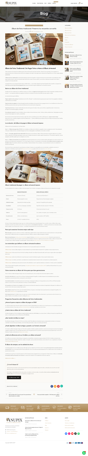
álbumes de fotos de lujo (27, 148)
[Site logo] (11, 3)
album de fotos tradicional (12, 386)
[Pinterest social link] (58, 386)
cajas (28, 295)
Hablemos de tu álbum (23, 332)
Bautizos (66, 37)
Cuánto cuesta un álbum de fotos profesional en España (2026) (75, 70)
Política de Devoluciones (70, 427)
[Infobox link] (12, 408)
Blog (46, 425)
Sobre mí (46, 427)
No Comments (78, 58)
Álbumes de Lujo (68, 30)
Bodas (66, 40)
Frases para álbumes (69, 44)
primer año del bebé (22, 237)
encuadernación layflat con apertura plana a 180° (36, 265)
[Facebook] (66, 433)
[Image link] (14, 420)
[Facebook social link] (52, 386)
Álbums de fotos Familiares (37, 25)
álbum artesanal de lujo (25, 307)
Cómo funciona (48, 423)
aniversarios (37, 237)
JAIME (32, 31)
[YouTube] (72, 433)
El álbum (46, 420)
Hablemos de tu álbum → (10, 358)
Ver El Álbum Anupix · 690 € (14, 377)
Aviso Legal (67, 420)
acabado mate (13, 291)
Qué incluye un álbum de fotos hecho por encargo (76, 55)
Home (40, 17)
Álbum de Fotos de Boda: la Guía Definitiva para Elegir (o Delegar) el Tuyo (76, 78)
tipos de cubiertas (47, 148)
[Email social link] (55, 386)
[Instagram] (69, 433)
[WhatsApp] (78, 433)
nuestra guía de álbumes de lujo (11, 341)
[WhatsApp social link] (61, 386)
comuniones (42, 237)
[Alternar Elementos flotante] (84, 453)
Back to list (34, 394)
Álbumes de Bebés (68, 28)
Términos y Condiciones (69, 423)
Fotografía (67, 42)
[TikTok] (75, 433)
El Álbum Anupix (8, 249)
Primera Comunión (68, 47)
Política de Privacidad (69, 425)
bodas (17, 237)
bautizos (47, 237)
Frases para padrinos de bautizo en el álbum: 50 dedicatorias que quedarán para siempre (76, 86)
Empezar (46, 430)
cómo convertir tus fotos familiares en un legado (44, 240)
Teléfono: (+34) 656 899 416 (12, 431)
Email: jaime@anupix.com (11, 433)
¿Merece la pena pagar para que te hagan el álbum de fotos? (76, 62)
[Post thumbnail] (67, 56)
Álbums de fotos (46, 17)
